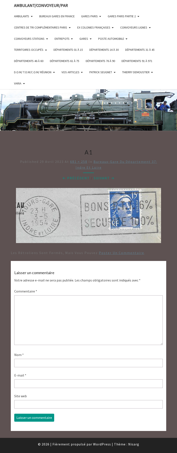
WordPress (102, 444)
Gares (83, 39)
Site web (20, 396)
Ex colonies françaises (93, 27)
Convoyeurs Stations (29, 39)
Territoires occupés (28, 50)
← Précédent (76, 178)
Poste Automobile (111, 39)
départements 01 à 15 (68, 50)
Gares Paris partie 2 (122, 16)
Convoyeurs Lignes (133, 27)
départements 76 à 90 (100, 61)
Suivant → (104, 178)
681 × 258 (78, 161)
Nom (19, 355)
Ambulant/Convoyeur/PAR (41, 5)
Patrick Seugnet (100, 72)
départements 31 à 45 (140, 50)
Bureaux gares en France (57, 16)
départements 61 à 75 (64, 61)
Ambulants (21, 16)
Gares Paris (89, 16)
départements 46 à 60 (28, 61)
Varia (17, 83)
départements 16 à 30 (104, 50)
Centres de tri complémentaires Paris (40, 27)
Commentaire (25, 291)
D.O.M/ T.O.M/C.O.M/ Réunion (32, 72)
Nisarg (133, 444)
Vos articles (70, 72)
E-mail (20, 375)
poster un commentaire (121, 253)
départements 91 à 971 (137, 61)
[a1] (88, 217)
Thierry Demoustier (136, 72)
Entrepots (62, 39)
